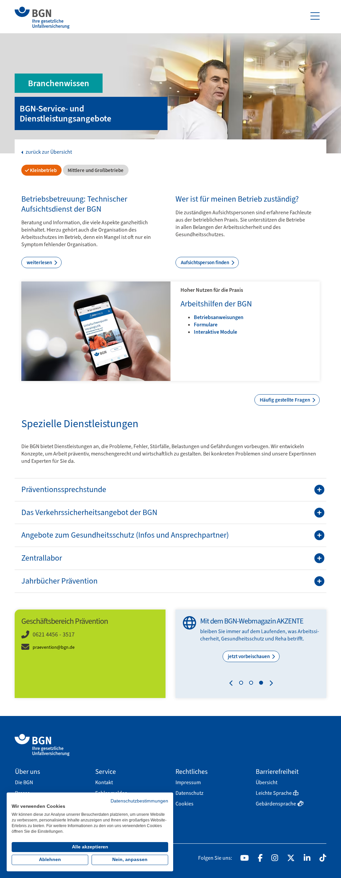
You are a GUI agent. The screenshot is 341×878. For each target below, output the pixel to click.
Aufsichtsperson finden (205, 262)
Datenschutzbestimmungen (139, 800)
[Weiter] (269, 684)
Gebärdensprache (276, 803)
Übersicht (266, 782)
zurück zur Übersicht (48, 152)
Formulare (205, 324)
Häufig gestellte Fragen (285, 400)
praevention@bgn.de (54, 647)
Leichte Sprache (274, 793)
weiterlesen (40, 262)
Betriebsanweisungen (218, 317)
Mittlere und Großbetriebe (95, 170)
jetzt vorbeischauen (249, 656)
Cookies (184, 803)
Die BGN (24, 782)
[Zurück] (232, 684)
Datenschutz (189, 793)
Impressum (188, 782)
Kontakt (104, 782)
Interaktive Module (215, 331)
